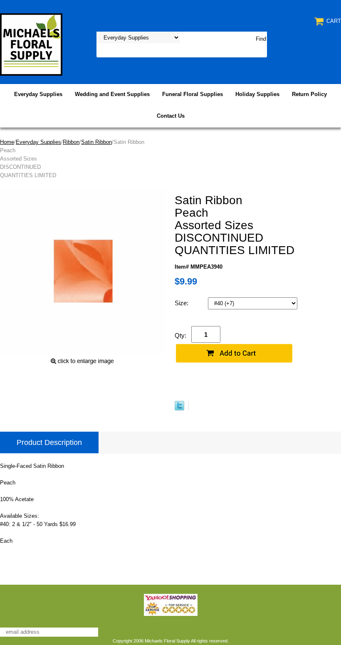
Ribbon (71, 142)
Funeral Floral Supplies (192, 94)
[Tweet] (179, 408)
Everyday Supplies (38, 94)
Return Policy (309, 94)
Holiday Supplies (257, 94)
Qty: (180, 335)
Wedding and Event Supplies (112, 94)
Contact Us (171, 116)
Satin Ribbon (96, 142)
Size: (182, 302)
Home (7, 142)
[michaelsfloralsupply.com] (31, 44)
